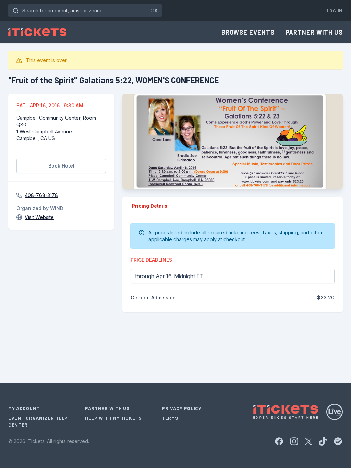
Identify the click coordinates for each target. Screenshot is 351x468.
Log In (335, 10)
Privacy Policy (182, 408)
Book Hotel (61, 166)
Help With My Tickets (113, 418)
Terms (170, 418)
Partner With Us (314, 32)
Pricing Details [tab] (149, 206)
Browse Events (248, 32)
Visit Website (39, 217)
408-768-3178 (41, 195)
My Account (24, 408)
